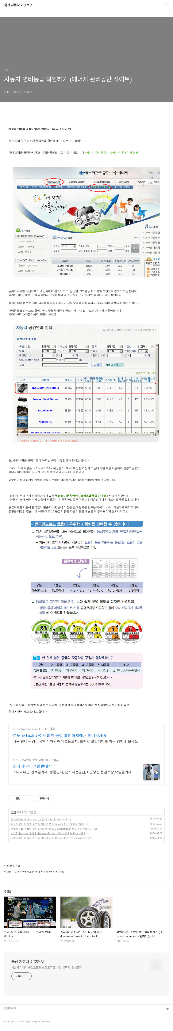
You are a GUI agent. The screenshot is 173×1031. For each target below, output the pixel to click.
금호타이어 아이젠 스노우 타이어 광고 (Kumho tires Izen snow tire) (49, 838)
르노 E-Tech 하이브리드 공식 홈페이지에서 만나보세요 (60, 735)
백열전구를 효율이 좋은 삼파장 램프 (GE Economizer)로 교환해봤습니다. (52, 828)
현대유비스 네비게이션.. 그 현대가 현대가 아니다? (39, 819)
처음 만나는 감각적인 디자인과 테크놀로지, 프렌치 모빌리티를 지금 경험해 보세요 (75, 741)
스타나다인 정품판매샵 (32, 766)
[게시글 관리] (29, 798)
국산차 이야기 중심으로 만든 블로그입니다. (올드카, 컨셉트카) (46, 967)
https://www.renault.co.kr (30, 729)
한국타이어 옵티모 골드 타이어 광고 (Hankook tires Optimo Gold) (48, 824)
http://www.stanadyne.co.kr (32, 759)
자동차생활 (10, 1015)
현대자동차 (10, 1022)
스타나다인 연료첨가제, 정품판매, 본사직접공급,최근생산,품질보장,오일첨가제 (72, 772)
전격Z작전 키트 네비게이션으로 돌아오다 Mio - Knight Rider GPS (48, 833)
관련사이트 (10, 1008)
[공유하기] (24, 798)
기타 (13, 812)
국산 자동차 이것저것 (18, 5)
